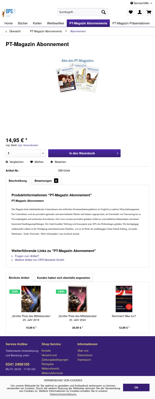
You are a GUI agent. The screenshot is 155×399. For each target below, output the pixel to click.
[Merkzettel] (130, 12)
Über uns (83, 350)
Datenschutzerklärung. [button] (63, 394)
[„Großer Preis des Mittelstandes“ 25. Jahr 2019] (31, 299)
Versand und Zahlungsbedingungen (55, 357)
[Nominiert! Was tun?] (124, 299)
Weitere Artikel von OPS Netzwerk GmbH (39, 260)
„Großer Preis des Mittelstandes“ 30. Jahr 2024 (77, 318)
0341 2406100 (17, 364)
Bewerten (60, 162)
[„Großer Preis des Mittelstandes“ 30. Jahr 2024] (77, 299)
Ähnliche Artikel (19, 278)
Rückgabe (48, 364)
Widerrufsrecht (50, 368)
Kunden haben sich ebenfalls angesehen (63, 278)
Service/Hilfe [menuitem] (141, 3)
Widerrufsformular (52, 373)
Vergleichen (16, 162)
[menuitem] (82, 12)
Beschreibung (18, 181)
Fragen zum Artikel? (26, 256)
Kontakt (46, 350)
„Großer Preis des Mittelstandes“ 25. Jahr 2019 (31, 318)
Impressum (84, 359)
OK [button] (136, 387)
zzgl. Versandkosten (28, 145)
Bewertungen (46, 181)
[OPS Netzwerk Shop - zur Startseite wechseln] (9, 13)
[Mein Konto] (139, 12)
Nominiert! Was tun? (124, 316)
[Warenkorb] (149, 12)
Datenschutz (85, 355)
